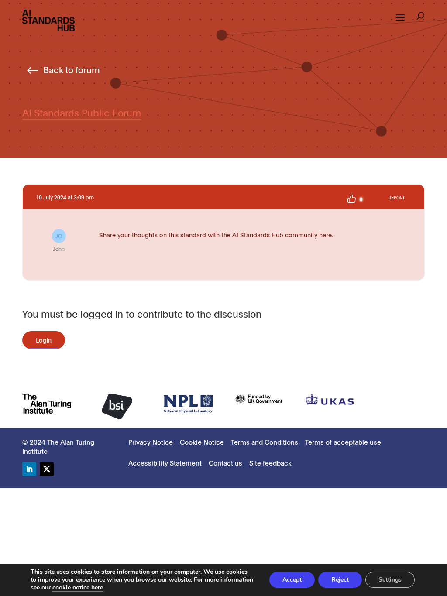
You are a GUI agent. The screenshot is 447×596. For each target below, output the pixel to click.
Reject (340, 579)
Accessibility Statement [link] (165, 462)
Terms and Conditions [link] (264, 441)
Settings (390, 579)
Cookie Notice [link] (202, 441)
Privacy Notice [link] (150, 441)
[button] (420, 17)
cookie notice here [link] (77, 587)
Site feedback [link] (270, 462)
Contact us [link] (225, 462)
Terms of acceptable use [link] (343, 441)
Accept (292, 579)
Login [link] (44, 340)
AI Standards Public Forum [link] (81, 112)
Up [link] (351, 199)
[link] (48, 19)
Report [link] (397, 197)
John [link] (59, 242)
